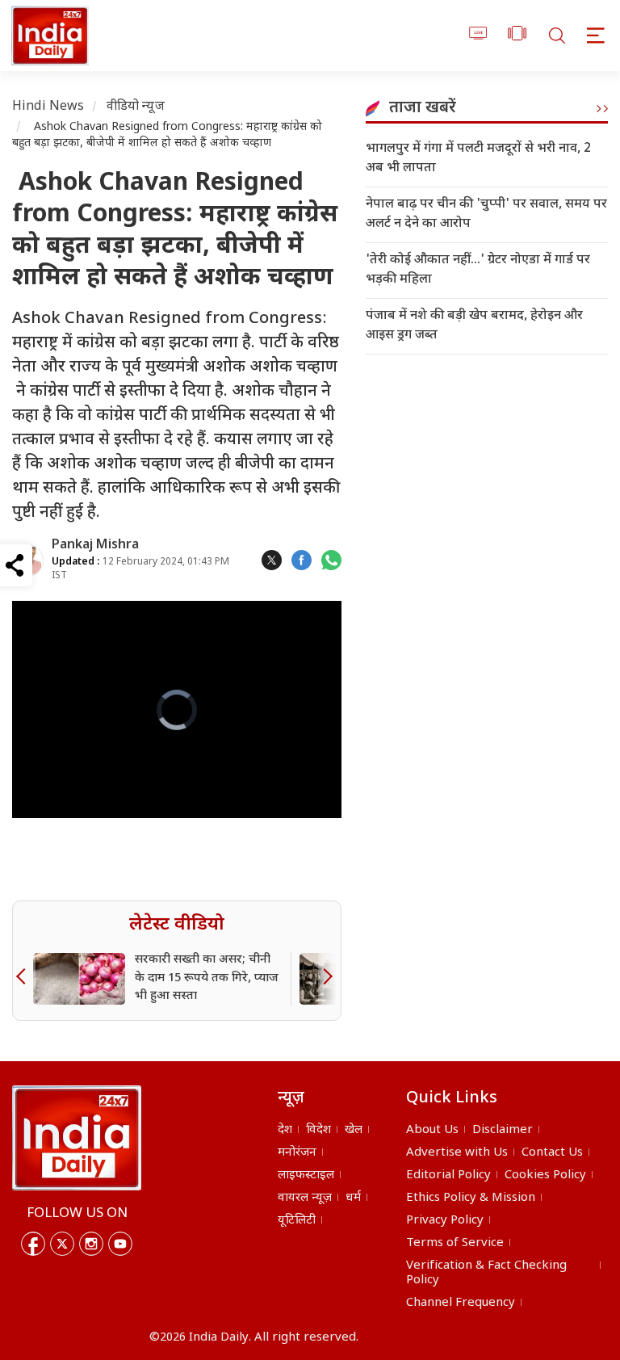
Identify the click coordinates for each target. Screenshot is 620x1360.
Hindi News (48, 107)
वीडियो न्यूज (136, 107)
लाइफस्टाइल (306, 1175)
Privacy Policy (445, 1220)
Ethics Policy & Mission (470, 1198)
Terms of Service (455, 1243)
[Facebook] (33, 1244)
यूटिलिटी (297, 1220)
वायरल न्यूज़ (305, 1198)
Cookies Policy (545, 1175)
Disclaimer (502, 1130)
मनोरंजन (297, 1153)
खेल (353, 1130)
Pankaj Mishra (95, 545)
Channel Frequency (460, 1303)
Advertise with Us (457, 1153)
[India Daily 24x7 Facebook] (301, 560)
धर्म (353, 1198)
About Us (432, 1130)
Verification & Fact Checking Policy (486, 1273)
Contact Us (552, 1153)
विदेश (318, 1130)
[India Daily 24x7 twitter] (272, 560)
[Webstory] (517, 36)
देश (285, 1130)
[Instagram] (91, 1244)
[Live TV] (478, 36)
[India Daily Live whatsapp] (331, 560)
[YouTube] (120, 1244)
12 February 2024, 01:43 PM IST (140, 569)
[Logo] (76, 1137)
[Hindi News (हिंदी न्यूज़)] (47, 35)
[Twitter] (62, 1244)
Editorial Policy (448, 1175)
